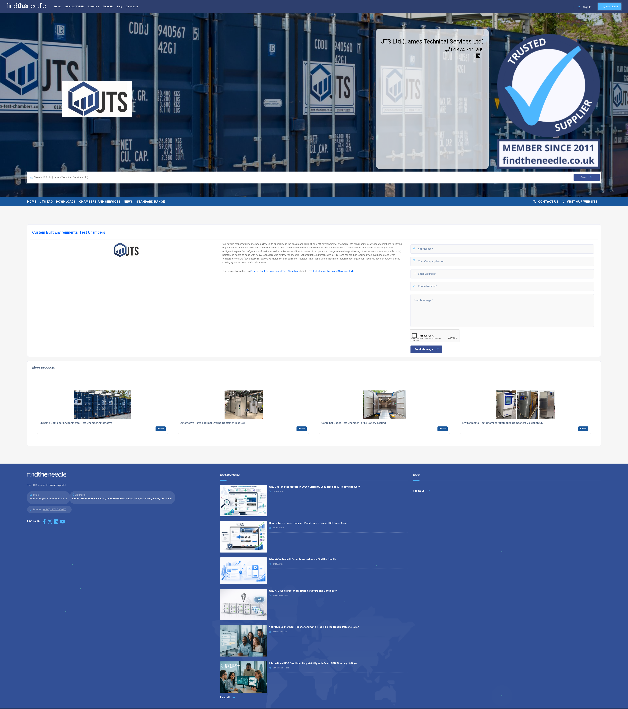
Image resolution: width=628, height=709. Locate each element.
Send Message (424, 349)
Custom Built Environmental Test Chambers (275, 271)
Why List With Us (74, 6)
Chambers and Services (100, 201)
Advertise (93, 6)
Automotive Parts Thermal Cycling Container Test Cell (212, 422)
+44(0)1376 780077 (54, 509)
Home (57, 6)
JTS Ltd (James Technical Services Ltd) (432, 41)
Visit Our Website (581, 201)
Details (160, 429)
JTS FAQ (46, 201)
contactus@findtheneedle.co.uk (48, 498)
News (128, 201)
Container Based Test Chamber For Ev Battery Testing (353, 422)
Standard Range (150, 201)
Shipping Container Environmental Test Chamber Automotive (76, 422)
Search (585, 177)
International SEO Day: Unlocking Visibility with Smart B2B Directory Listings (313, 663)
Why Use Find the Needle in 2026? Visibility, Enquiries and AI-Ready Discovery (314, 486)
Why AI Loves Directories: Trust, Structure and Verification (303, 590)
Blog (119, 6)
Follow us (419, 490)
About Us (108, 6)
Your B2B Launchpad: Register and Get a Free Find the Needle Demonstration (314, 626)
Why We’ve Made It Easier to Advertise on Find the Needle (302, 559)
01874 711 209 (467, 49)
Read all (225, 697)
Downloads (66, 201)
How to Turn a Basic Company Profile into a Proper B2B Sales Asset (308, 523)
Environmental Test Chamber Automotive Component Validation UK (502, 422)
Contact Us (132, 6)
